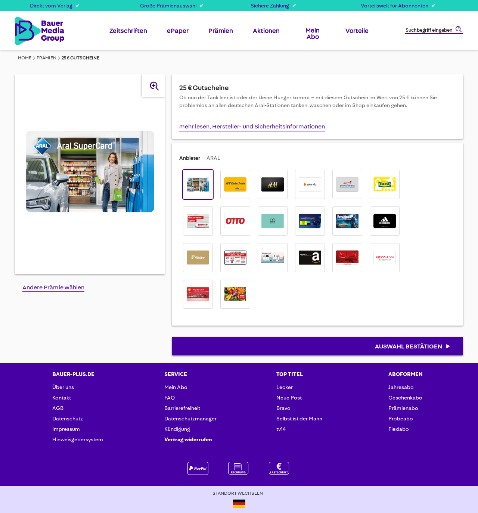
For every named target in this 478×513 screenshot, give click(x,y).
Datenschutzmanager (190, 419)
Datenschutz (67, 419)
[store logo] (27, 31)
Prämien (46, 57)
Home (24, 57)
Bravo (283, 408)
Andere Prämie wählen (53, 287)
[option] (198, 184)
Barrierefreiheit (182, 408)
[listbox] (294, 239)
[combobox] (434, 30)
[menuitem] (128, 34)
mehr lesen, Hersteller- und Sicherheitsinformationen (252, 126)
